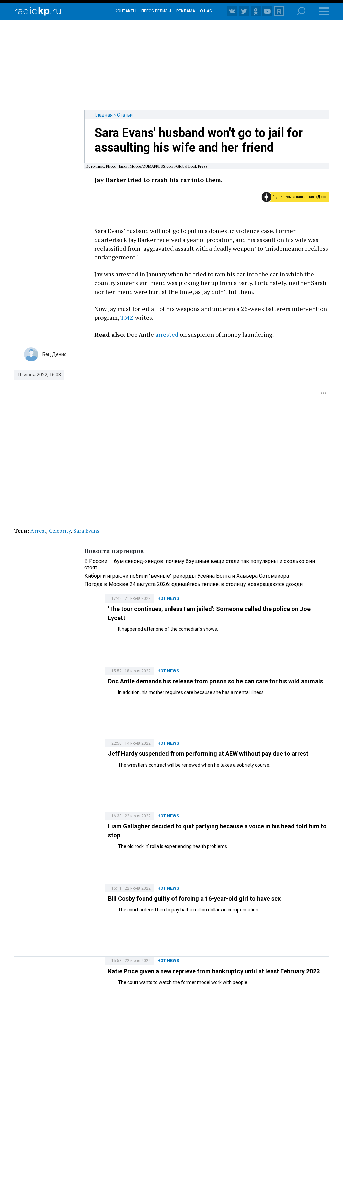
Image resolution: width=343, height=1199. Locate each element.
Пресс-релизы (156, 11)
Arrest (38, 530)
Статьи (125, 115)
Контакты (125, 11)
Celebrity (60, 530)
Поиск (301, 11)
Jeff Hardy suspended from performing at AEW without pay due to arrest (208, 753)
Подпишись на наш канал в (299, 197)
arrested (166, 334)
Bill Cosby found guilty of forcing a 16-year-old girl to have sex (194, 898)
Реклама (185, 11)
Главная (104, 115)
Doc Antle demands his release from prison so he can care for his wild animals (215, 681)
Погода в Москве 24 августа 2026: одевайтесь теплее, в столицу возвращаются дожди (193, 584)
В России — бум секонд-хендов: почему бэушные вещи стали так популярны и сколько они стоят (199, 564)
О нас (206, 11)
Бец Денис (54, 354)
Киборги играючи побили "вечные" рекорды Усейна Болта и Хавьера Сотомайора (186, 576)
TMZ (127, 317)
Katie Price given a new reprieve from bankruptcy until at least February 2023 (214, 971)
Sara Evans (86, 530)
